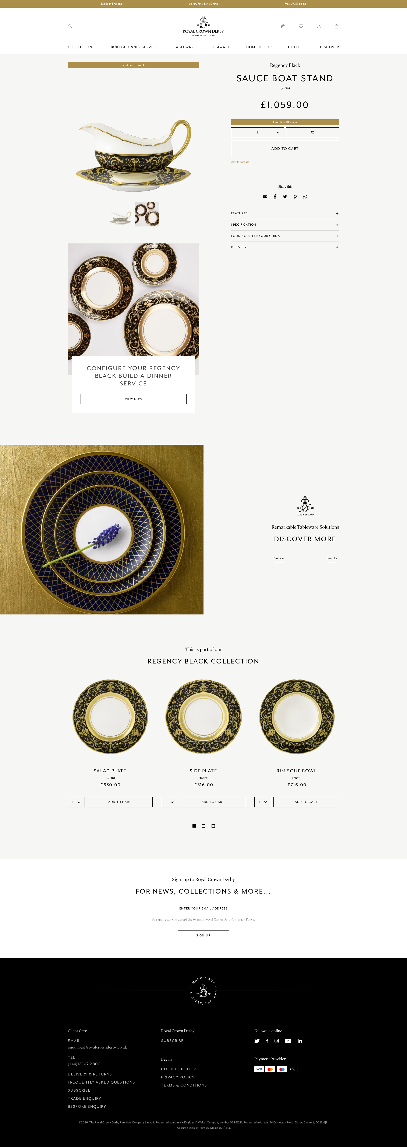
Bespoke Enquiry (87, 1106)
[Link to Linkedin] (300, 1040)
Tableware (185, 47)
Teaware (221, 47)
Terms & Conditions (184, 1085)
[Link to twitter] (257, 1040)
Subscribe (79, 1090)
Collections (81, 47)
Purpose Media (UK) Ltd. (215, 1128)
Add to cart (285, 148)
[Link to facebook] (267, 1040)
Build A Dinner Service (134, 47)
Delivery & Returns (90, 1074)
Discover (329, 47)
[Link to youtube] (288, 1040)
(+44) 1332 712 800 (84, 1064)
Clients (296, 47)
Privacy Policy (178, 1077)
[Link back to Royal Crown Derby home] (203, 26)
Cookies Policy (178, 1069)
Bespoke (332, 558)
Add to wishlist (240, 162)
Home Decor (259, 47)
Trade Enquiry (84, 1098)
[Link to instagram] (277, 1040)
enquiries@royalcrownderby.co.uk (97, 1047)
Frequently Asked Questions (101, 1082)
